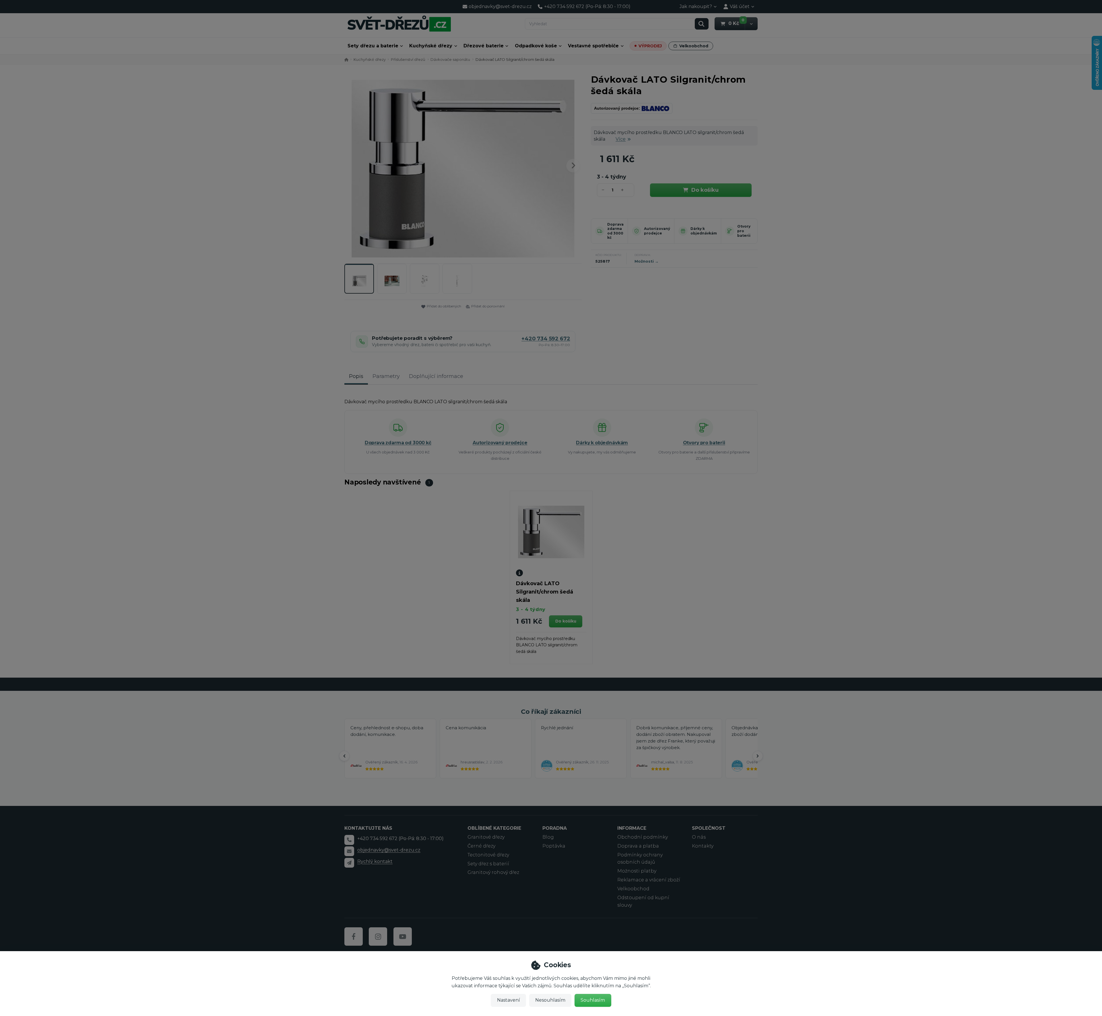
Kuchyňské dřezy (430, 46)
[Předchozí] (344, 756)
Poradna (554, 828)
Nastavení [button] (508, 1000)
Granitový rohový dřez (493, 872)
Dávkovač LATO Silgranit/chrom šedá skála (544, 591)
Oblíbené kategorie (494, 828)
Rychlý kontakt (375, 861)
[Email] (349, 851)
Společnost (708, 828)
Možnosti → (647, 261)
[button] (751, 23)
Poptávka (553, 846)
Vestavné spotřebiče (593, 46)
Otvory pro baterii (743, 230)
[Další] (757, 756)
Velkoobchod (693, 46)
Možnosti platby (636, 871)
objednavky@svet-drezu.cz (388, 850)
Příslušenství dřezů (408, 59)
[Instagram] (378, 936)
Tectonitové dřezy (488, 855)
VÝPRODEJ (650, 46)
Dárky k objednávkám (703, 230)
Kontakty (702, 846)
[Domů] (399, 23)
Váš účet (740, 6)
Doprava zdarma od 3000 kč (615, 231)
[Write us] (349, 863)
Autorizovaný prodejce (657, 230)
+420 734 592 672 (545, 339)
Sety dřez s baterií (488, 863)
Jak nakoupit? (696, 6)
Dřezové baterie (483, 46)
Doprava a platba (638, 846)
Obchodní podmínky (642, 837)
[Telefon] (349, 840)
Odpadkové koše (536, 46)
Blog (548, 837)
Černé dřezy (481, 846)
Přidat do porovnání (488, 306)
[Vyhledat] (702, 24)
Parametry (386, 376)
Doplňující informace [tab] (436, 376)
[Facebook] (353, 936)
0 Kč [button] (736, 23)
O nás (699, 837)
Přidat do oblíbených (444, 306)
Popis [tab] (356, 376)
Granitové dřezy (486, 837)
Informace (631, 828)
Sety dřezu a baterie (373, 46)
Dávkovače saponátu (450, 59)
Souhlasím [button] (593, 1000)
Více (621, 139)
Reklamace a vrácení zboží (648, 880)
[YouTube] (402, 936)
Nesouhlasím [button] (550, 1000)
